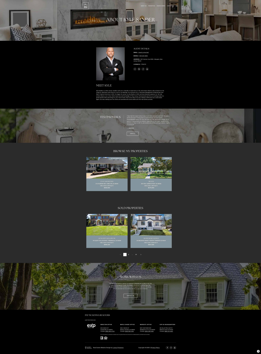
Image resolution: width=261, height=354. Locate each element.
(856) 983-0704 (110, 331)
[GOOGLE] (139, 69)
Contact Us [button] (130, 295)
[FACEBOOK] (143, 69)
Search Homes (161, 5)
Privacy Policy (155, 347)
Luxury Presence (118, 347)
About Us (143, 5)
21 (136, 254)
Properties (151, 5)
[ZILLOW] (147, 69)
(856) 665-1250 (129, 331)
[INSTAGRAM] (135, 69)
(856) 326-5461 (149, 331)
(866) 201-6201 (169, 331)
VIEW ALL (132, 133)
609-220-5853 (143, 56)
